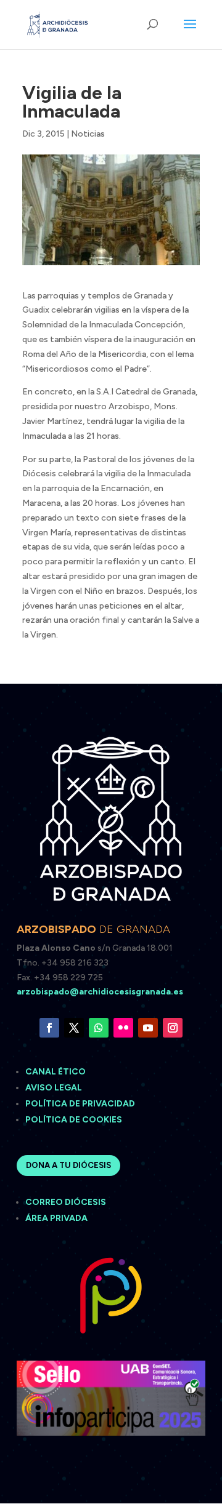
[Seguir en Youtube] (148, 1028)
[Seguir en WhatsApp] (99, 1028)
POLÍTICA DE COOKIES (73, 1119)
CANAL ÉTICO (56, 1071)
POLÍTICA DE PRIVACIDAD (80, 1103)
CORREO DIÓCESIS (65, 1202)
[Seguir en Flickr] (123, 1028)
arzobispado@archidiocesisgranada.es (100, 991)
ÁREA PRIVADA (56, 1218)
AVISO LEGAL (54, 1087)
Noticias (88, 134)
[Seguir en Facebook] (49, 1028)
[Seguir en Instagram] (173, 1028)
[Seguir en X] (74, 1028)
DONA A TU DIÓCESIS (68, 1165)
